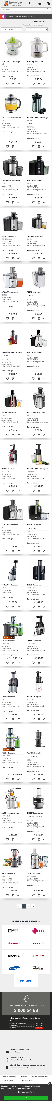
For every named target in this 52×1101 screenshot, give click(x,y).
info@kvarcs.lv (16, 1052)
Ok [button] (26, 1098)
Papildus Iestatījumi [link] (26, 1092)
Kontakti (24, 1077)
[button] (7, 84)
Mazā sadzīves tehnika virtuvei (33, 25)
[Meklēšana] (48, 9)
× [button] (50, 1083)
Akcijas (10, 16)
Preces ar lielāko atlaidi (25, 16)
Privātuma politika (8, 1080)
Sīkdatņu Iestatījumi (25, 1080)
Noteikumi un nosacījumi (39, 1077)
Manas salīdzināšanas (9, 1077)
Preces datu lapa (7, 76)
